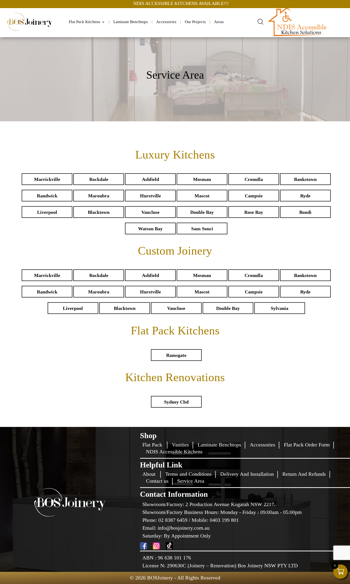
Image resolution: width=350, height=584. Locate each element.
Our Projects (195, 22)
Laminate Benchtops (130, 22)
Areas (219, 22)
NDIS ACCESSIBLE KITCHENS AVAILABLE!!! (135, 3)
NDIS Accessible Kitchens (174, 452)
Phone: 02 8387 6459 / (167, 520)
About (148, 474)
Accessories (166, 22)
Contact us (157, 481)
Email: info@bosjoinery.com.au (176, 528)
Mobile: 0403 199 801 (215, 520)
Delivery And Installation (247, 474)
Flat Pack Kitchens (84, 22)
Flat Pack (152, 445)
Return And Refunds (304, 474)
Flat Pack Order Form (307, 445)
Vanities (180, 445)
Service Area (190, 481)
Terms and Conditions (188, 474)
